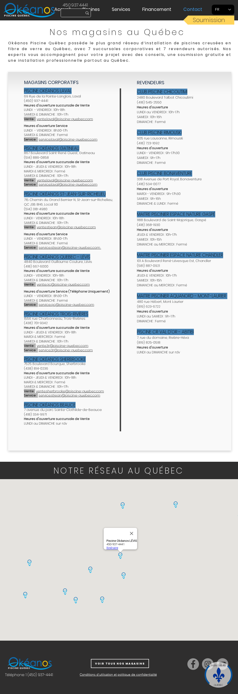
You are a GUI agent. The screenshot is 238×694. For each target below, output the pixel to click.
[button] (93, 9)
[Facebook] (193, 664)
